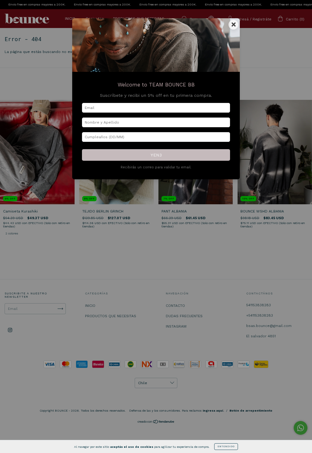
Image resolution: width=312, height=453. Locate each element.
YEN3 (156, 155)
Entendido (226, 446)
